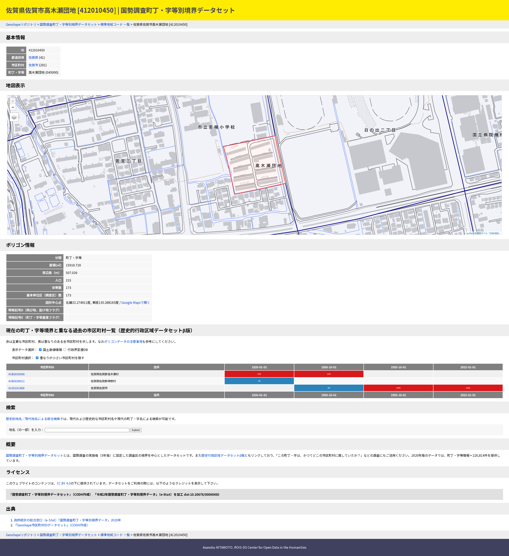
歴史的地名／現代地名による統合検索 (33, 418)
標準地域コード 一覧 (115, 24)
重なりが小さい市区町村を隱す (61, 357)
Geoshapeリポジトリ (21, 24)
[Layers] (14, 117)
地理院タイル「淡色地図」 (487, 233)
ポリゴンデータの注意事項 (123, 341)
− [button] (13, 107)
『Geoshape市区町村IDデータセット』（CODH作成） (52, 525)
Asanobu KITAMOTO (217, 547)
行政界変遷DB (77, 349)
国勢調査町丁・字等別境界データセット (68, 24)
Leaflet (469, 233)
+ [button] (13, 101)
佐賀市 (33, 65)
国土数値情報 (52, 349)
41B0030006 (16, 374)
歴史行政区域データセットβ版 (223, 455)
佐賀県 (33, 57)
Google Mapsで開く (135, 302)
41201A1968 (16, 388)
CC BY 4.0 (64, 483)
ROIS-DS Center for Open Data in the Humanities (270, 547)
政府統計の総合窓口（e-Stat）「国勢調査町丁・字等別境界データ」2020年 (67, 520)
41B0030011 (16, 381)
